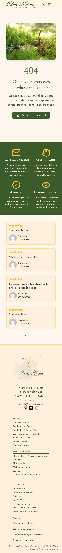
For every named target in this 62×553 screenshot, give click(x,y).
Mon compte (19, 523)
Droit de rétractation (23, 540)
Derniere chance (21, 422)
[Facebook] (36, 408)
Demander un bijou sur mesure (27, 534)
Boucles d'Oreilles (21, 438)
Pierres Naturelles (21, 451)
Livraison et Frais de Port (25, 512)
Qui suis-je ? (19, 489)
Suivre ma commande (23, 529)
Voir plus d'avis (31, 336)
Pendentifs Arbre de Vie (24, 430)
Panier (31, 523)
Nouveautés (19, 463)
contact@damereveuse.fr (31, 404)
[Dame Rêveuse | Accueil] (20, 4)
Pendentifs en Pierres (23, 426)
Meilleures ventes (21, 467)
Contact (17, 496)
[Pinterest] (31, 408)
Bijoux (16, 417)
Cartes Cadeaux (21, 445)
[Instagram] (25, 408)
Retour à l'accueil (33, 115)
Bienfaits (17, 471)
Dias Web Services (33, 546)
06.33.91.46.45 (31, 400)
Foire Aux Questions (23, 492)
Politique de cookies (22, 504)
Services (17, 518)
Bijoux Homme (20, 441)
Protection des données (24, 508)
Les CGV (17, 500)
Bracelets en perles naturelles (27, 434)
